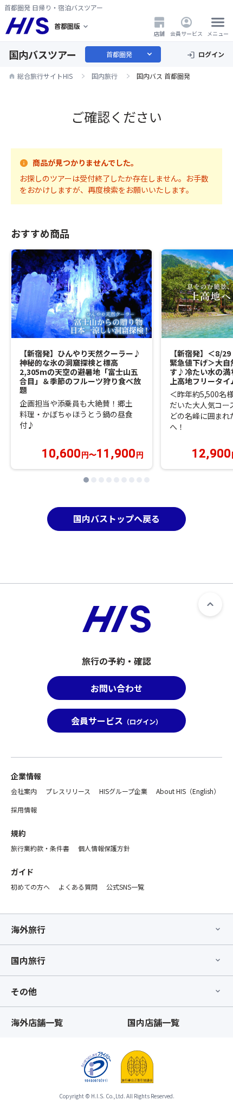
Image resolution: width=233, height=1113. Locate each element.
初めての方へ (30, 886)
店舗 (159, 33)
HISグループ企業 (123, 791)
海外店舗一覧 (37, 1022)
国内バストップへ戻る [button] (116, 518)
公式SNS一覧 (125, 886)
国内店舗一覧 (153, 1022)
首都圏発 (130, 54)
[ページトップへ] (210, 604)
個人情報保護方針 (104, 848)
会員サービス (186, 33)
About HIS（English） (188, 791)
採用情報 (24, 809)
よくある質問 (78, 886)
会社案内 (24, 791)
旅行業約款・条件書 (40, 848)
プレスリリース (68, 791)
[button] (86, 480)
